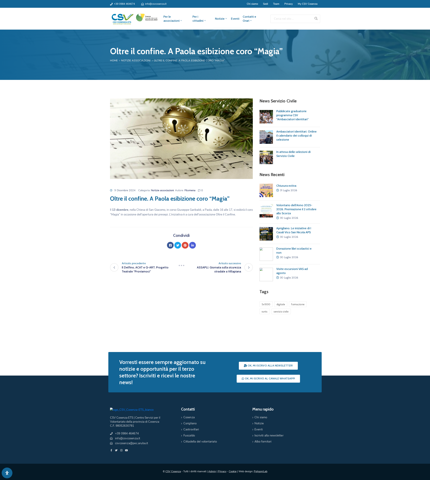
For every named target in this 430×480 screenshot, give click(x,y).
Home (114, 60)
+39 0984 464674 (124, 4)
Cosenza (189, 417)
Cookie (232, 471)
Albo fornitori (263, 442)
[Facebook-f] (111, 450)
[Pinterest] (185, 245)
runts (265, 311)
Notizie (220, 19)
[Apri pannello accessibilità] (7, 473)
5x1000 (266, 304)
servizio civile (281, 311)
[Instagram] (121, 450)
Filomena (189, 190)
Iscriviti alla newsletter (269, 435)
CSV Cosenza (173, 471)
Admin (212, 471)
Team (276, 4)
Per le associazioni (171, 19)
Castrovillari (191, 429)
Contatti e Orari (249, 19)
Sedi (265, 4)
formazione (298, 304)
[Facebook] (170, 245)
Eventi (235, 19)
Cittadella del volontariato (200, 442)
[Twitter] (177, 245)
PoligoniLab (260, 471)
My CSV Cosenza (307, 4)
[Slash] (181, 265)
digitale (280, 304)
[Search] (316, 19)
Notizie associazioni (135, 60)
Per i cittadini (197, 19)
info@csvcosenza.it (155, 4)
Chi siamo (252, 4)
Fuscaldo (189, 435)
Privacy (288, 4)
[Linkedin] (192, 245)
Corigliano (190, 423)
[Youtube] (126, 450)
